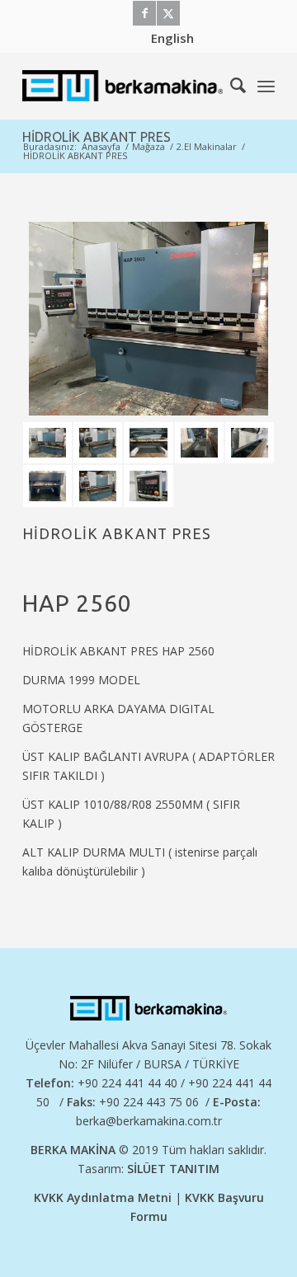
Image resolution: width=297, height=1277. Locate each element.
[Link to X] (168, 13)
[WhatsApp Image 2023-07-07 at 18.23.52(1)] (47, 486)
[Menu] (266, 86)
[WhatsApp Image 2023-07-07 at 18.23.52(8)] (98, 486)
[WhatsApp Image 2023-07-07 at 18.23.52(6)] (148, 318)
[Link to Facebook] (144, 13)
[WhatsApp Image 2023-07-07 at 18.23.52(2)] (249, 443)
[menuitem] (172, 38)
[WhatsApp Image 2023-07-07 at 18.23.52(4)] (148, 443)
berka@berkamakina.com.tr (149, 1121)
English (172, 38)
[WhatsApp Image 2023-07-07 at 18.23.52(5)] (98, 443)
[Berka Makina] (123, 86)
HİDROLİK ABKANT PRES (96, 136)
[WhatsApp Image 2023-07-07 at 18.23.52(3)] (199, 443)
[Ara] (230, 86)
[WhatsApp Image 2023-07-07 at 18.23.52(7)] (148, 486)
